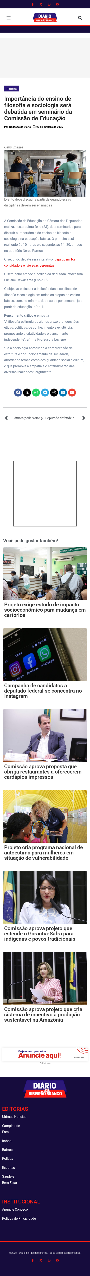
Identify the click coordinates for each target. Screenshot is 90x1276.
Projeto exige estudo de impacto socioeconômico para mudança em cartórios (45, 610)
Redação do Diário (20, 126)
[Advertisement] (46, 56)
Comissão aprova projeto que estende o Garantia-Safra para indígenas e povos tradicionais (39, 933)
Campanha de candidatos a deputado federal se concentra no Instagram (43, 690)
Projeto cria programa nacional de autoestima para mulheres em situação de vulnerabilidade (43, 852)
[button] (8, 17)
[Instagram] (49, 4)
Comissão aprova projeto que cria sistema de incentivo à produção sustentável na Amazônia (43, 1014)
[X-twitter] (41, 4)
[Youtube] (57, 4)
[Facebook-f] (33, 4)
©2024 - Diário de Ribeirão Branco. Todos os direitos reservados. (45, 1252)
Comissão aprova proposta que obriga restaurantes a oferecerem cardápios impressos (43, 771)
